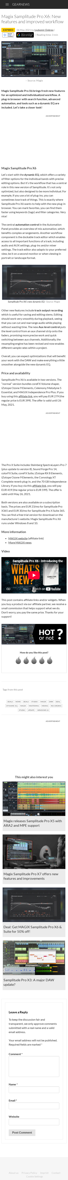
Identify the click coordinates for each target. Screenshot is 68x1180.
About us (13, 1172)
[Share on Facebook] (46, 690)
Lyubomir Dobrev (44, 29)
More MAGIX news (20, 542)
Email (13, 1100)
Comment (15, 1054)
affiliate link (25, 396)
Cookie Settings (34, 1176)
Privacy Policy (29, 1172)
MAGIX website (18, 538)
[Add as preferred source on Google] (25, 35)
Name (13, 1084)
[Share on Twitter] (59, 690)
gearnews (20, 4)
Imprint (44, 1172)
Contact (56, 1172)
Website (14, 1116)
